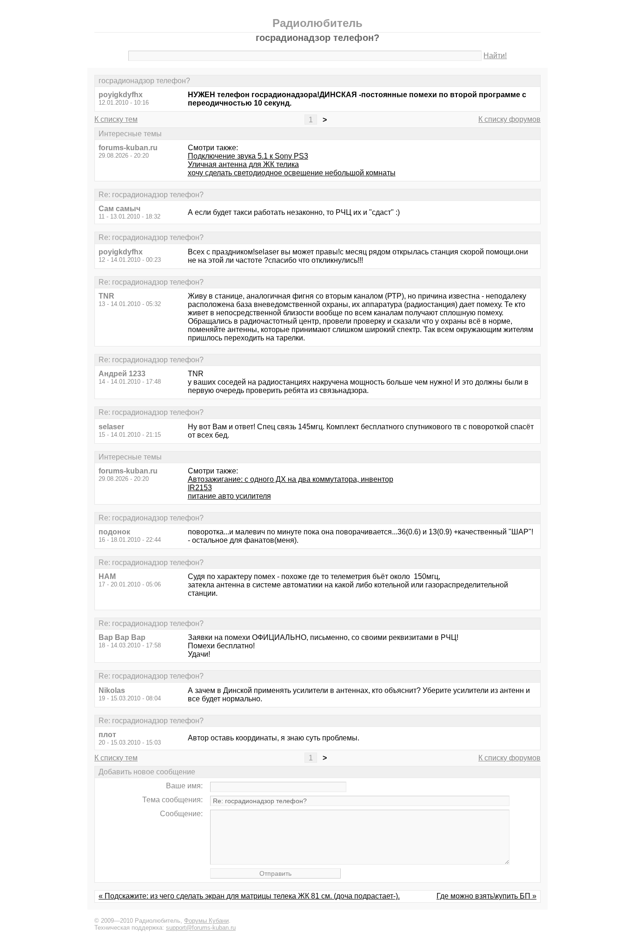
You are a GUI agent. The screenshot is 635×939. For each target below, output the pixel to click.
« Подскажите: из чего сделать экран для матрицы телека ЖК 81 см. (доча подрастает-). (249, 896)
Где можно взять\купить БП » (486, 896)
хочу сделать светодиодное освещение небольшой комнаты (292, 173)
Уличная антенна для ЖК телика (243, 164)
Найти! (495, 56)
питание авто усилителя (229, 496)
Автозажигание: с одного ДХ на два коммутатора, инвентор (290, 479)
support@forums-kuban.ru (201, 927)
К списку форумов (509, 119)
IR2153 (200, 488)
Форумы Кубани (206, 920)
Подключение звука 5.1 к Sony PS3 (248, 156)
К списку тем (116, 119)
